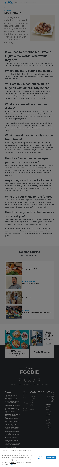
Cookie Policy (13, 464)
